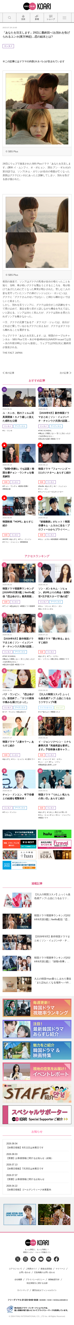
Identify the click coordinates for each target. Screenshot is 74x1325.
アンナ (6, 606)
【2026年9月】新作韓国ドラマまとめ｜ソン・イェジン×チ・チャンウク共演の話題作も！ (54, 417)
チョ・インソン (25, 539)
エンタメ (8, 46)
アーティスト (20, 426)
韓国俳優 (63, 539)
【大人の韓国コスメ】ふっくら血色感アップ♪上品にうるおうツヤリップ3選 (54, 698)
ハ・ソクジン (44, 659)
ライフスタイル (46, 707)
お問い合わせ (24, 1272)
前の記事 (9, 373)
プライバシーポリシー (35, 1279)
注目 (6, 482)
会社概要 (18, 1279)
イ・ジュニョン (61, 486)
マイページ (60, 1269)
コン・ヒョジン (18, 759)
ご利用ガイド (31, 1269)
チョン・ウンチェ (10, 486)
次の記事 (64, 373)
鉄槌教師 (55, 539)
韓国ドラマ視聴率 (28, 606)
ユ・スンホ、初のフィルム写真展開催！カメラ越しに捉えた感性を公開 (18, 417)
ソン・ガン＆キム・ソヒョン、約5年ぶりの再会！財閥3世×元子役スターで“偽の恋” (54, 592)
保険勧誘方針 (54, 1279)
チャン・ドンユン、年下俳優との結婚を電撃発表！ (18, 796)
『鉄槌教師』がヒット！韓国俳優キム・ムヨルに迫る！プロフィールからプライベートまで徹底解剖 (54, 525)
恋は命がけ (15, 606)
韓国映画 (24, 542)
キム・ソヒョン (45, 606)
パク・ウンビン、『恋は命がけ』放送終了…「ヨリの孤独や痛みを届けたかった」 (18, 698)
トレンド (59, 707)
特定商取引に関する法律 (37, 1283)
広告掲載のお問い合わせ (44, 1272)
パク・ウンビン (10, 712)
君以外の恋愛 (44, 439)
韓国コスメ (56, 712)
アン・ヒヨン (53, 656)
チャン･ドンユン (10, 812)
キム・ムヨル (44, 539)
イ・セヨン (57, 759)
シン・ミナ (43, 762)
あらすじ (49, 486)
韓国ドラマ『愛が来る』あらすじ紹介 (54, 640)
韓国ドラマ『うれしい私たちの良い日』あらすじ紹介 (54, 796)
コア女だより (44, 712)
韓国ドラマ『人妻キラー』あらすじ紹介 (18, 743)
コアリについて (15, 1269)
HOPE (6, 539)
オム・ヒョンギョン (47, 815)
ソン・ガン (43, 489)
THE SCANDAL (45, 431)
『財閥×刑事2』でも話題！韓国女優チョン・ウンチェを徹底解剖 (18, 472)
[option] (20, 1214)
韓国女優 (7, 489)
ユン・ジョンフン (64, 815)
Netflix (41, 486)
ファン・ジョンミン (11, 542)
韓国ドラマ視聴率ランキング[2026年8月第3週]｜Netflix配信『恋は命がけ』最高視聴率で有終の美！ (19, 592)
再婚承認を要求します (48, 765)
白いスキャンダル (46, 609)
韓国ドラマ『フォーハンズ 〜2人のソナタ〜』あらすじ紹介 (54, 470)
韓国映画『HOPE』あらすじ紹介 (18, 523)
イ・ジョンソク (45, 759)
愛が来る (55, 659)
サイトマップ (23, 1290)
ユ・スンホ (8, 431)
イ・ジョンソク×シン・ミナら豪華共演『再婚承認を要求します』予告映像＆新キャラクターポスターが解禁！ (54, 745)
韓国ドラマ (56, 439)
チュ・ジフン (55, 762)
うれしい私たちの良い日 (57, 812)
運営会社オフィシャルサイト (44, 1290)
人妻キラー (30, 759)
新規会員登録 (46, 1269)
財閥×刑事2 (23, 486)
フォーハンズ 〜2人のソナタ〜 (51, 492)
